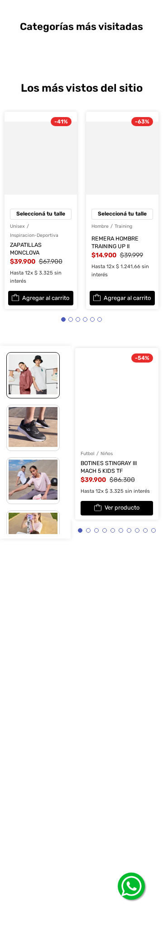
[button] (63, 299)
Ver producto (123, 490)
